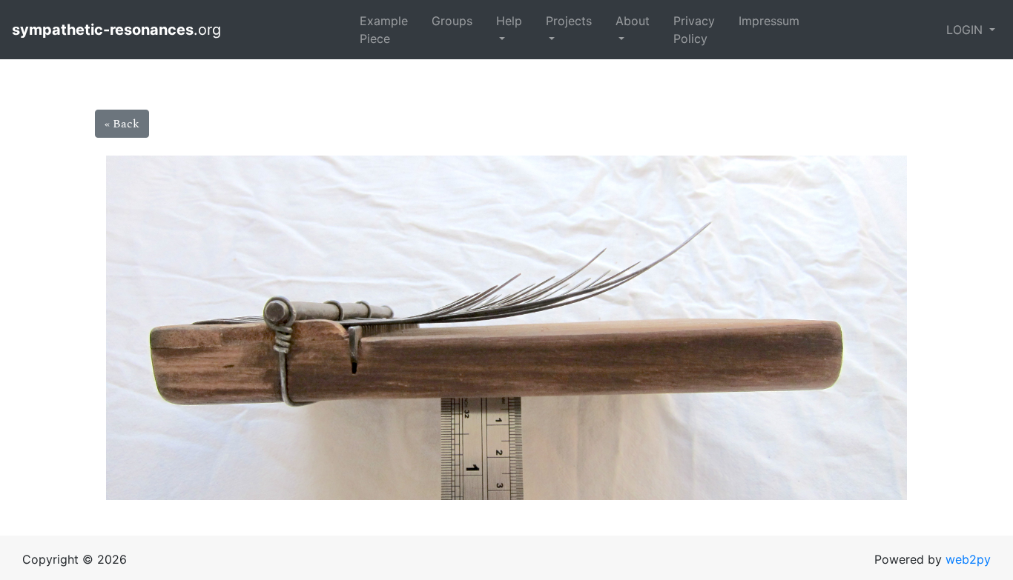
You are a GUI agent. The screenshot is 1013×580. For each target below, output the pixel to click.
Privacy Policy (694, 29)
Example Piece (384, 29)
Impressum (769, 20)
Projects (569, 20)
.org (118, 30)
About (633, 20)
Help (509, 20)
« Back (122, 124)
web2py (968, 559)
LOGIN (966, 29)
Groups (452, 20)
